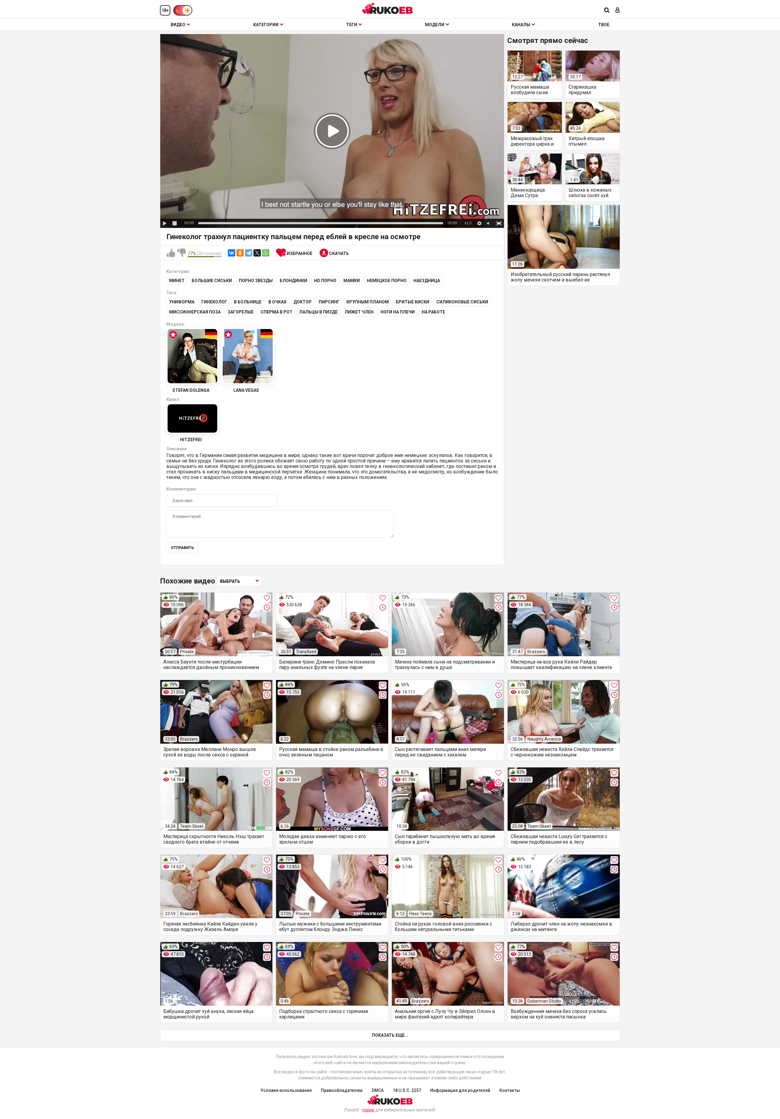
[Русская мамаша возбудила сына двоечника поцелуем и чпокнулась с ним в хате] (535, 66)
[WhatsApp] (265, 253)
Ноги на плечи (398, 312)
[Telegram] (248, 253)
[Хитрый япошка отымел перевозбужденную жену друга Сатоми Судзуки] (593, 117)
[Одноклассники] (240, 253)
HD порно (325, 280)
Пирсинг (329, 301)
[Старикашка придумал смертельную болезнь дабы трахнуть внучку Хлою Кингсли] (593, 66)
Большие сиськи (212, 280)
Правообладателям (342, 1090)
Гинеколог (214, 301)
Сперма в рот (276, 312)
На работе (433, 312)
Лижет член (359, 312)
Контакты (509, 1090)
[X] (257, 253)
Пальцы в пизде (319, 312)
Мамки (351, 280)
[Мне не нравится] (181, 253)
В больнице (247, 301)
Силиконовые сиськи (462, 301)
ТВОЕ (603, 24)
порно (368, 1109)
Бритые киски (412, 301)
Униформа (181, 301)
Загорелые (241, 312)
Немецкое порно (386, 280)
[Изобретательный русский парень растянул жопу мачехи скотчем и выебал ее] (564, 237)
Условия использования (286, 1090)
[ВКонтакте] (231, 253)
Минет (177, 280)
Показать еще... (390, 1035)
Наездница (426, 280)
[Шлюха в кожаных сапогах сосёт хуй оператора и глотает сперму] (593, 169)
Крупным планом (367, 301)
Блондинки (293, 280)
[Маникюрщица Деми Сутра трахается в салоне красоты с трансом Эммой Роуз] (535, 169)
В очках (277, 301)
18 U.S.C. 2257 (407, 1090)
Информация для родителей (460, 1090)
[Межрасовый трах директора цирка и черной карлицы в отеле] (535, 117)
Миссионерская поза (195, 312)
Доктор (302, 301)
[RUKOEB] (387, 8)
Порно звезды (256, 280)
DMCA (378, 1090)
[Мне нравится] (171, 253)
